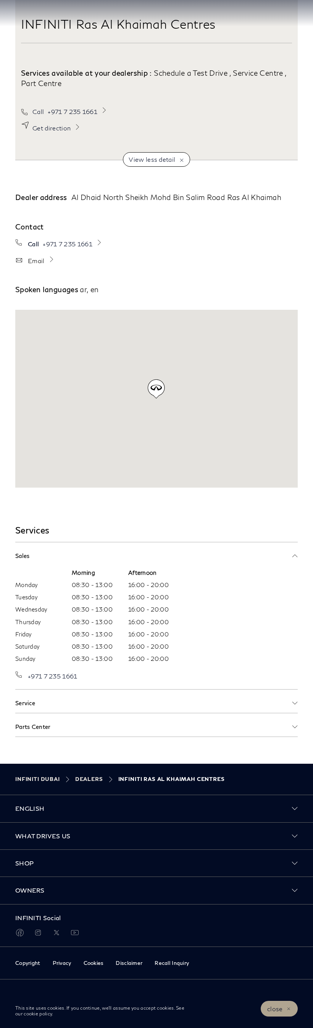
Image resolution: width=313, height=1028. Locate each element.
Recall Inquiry (172, 963)
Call (64, 111)
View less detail (152, 159)
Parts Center (33, 726)
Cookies (94, 963)
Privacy (62, 963)
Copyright (27, 963)
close (275, 1008)
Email (36, 260)
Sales (22, 555)
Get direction (51, 128)
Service (25, 702)
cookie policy (37, 1014)
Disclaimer (129, 963)
